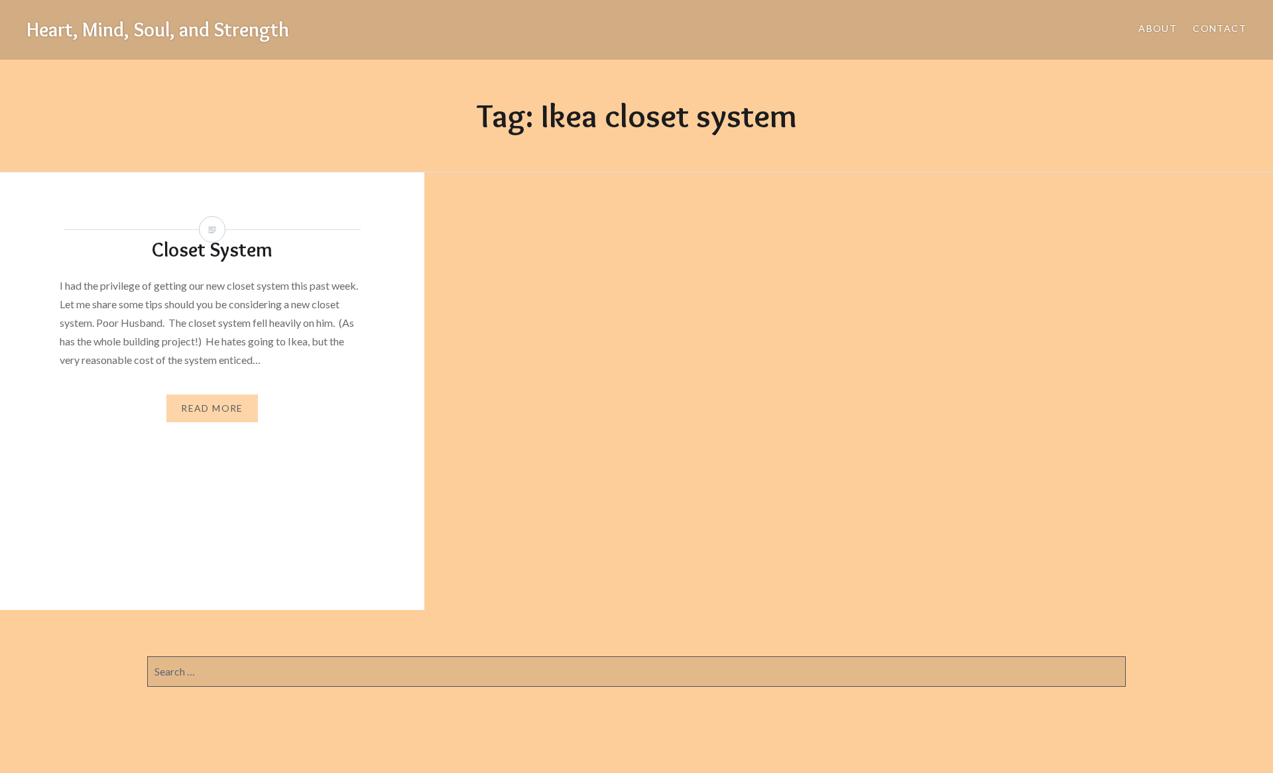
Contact (1219, 28)
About (1157, 28)
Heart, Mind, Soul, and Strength (158, 29)
